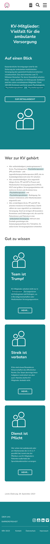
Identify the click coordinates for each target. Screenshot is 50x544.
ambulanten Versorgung (19, 219)
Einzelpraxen (17, 291)
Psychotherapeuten (35, 87)
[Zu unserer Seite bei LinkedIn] (43, 520)
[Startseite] (7, 5)
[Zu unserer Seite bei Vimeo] (47, 520)
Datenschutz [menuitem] (30, 531)
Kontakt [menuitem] (18, 531)
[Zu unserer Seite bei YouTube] (38, 520)
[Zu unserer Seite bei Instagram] (34, 520)
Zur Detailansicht (25, 99)
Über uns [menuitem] (6, 517)
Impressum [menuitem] (44, 531)
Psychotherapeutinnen (14, 87)
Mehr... (25, 310)
